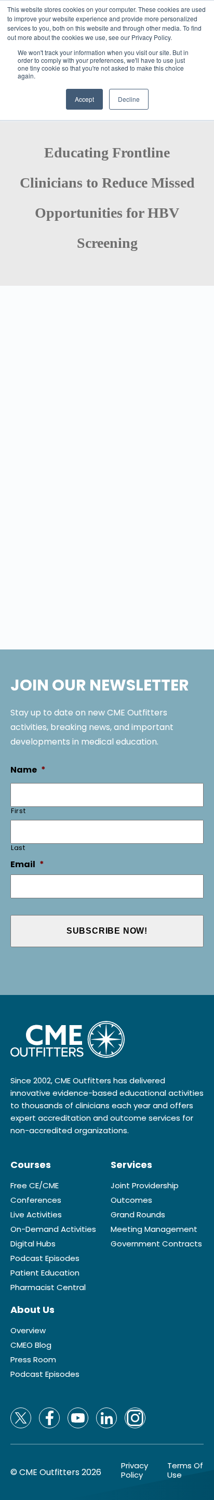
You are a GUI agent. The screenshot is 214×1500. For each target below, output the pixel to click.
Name (28, 770)
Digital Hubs (33, 1244)
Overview (28, 1330)
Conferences (35, 1200)
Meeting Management (154, 1229)
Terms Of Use (185, 1470)
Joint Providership (145, 1185)
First (18, 810)
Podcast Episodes (44, 1258)
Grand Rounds (138, 1214)
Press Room (33, 1359)
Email (27, 864)
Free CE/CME (34, 1185)
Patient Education (44, 1273)
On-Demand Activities (53, 1229)
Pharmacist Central (48, 1287)
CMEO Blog (30, 1345)
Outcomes (131, 1200)
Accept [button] (84, 99)
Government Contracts (156, 1244)
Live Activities (36, 1214)
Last (18, 847)
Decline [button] (129, 99)
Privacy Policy (134, 1470)
